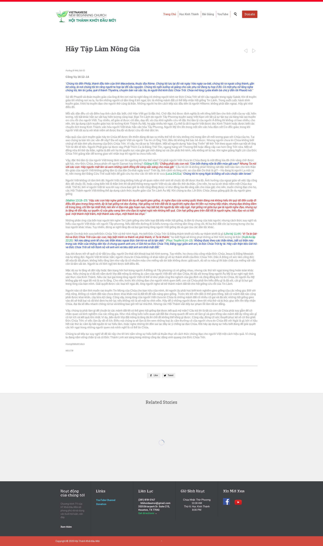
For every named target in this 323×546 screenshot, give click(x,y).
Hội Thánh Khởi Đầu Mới (87, 541)
